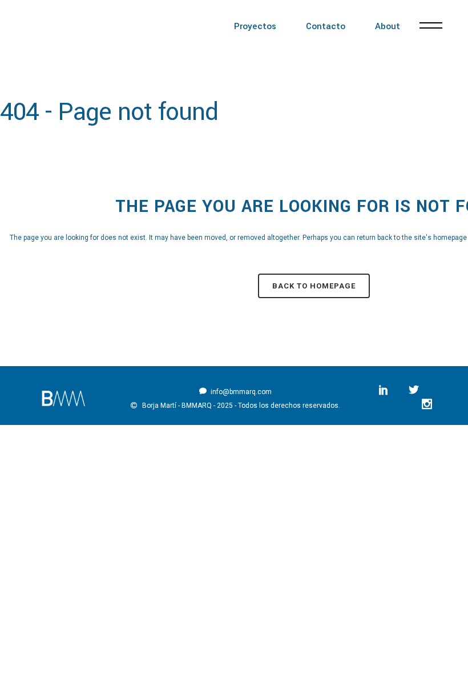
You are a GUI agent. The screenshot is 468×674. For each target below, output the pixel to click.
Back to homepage (314, 286)
